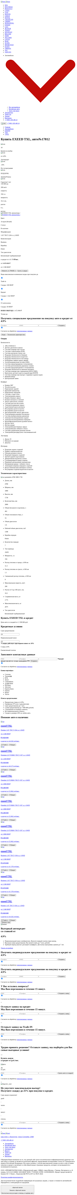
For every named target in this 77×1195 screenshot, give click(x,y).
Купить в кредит (22, 271)
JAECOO (8, 52)
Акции (7, 116)
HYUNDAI (9, 7)
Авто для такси (14, 111)
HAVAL (7, 18)
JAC (6, 50)
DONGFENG (9, 23)
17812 (7, 134)
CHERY (7, 21)
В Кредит (12, 745)
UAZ (6, 12)
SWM (7, 36)
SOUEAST (8, 32)
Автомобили (9, 129)
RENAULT (8, 9)
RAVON (8, 14)
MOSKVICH (9, 45)
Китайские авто (14, 109)
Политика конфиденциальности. (12, 1177)
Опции (3, 334)
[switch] (2, 277)
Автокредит (9, 112)
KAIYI (7, 46)
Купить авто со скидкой (65, 1073)
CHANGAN (9, 19)
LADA (7, 10)
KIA (6, 5)
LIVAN (7, 39)
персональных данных (24, 331)
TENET (7, 30)
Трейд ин (8, 114)
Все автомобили (14, 107)
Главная (7, 127)
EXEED (7, 25)
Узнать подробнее (7, 948)
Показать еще (6, 922)
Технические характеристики (16, 334)
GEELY (7, 16)
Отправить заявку (63, 993)
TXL (6, 132)
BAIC (7, 41)
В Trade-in (5, 745)
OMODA (8, 48)
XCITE (7, 43)
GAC (6, 27)
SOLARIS (8, 37)
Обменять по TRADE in (9, 271)
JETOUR (8, 28)
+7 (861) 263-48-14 (11, 120)
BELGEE (8, 34)
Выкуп (7, 1151)
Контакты (8, 118)
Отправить (61, 325)
